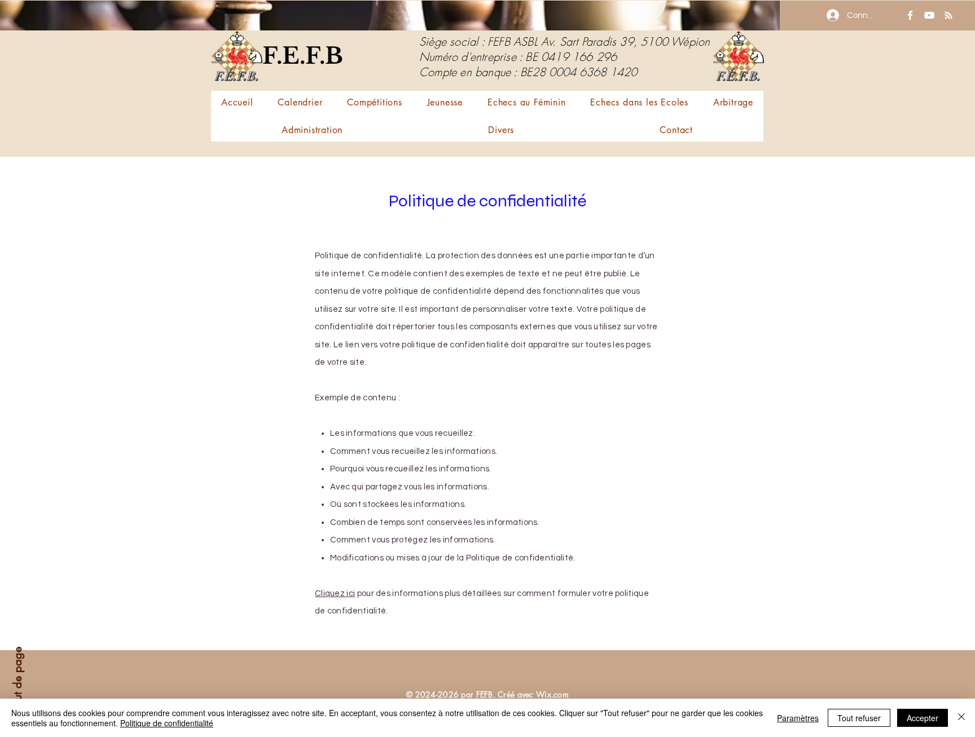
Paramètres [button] (798, 717)
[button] (374, 102)
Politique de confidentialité (166, 723)
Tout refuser (859, 717)
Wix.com (552, 694)
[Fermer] (961, 718)
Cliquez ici (335, 593)
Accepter (922, 717)
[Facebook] (910, 15)
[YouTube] (929, 15)
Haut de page (17, 681)
